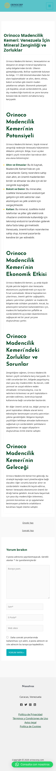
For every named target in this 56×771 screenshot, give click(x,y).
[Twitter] (25, 704)
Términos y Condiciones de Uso (30, 718)
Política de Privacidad (30, 714)
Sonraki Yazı (28, 530)
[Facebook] (21, 704)
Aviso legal (30, 722)
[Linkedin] (34, 704)
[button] (32, 764)
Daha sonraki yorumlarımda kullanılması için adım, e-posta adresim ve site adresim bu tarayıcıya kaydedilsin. (27, 641)
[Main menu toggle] (49, 6)
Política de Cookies (30, 726)
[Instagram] (30, 704)
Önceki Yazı (27, 522)
